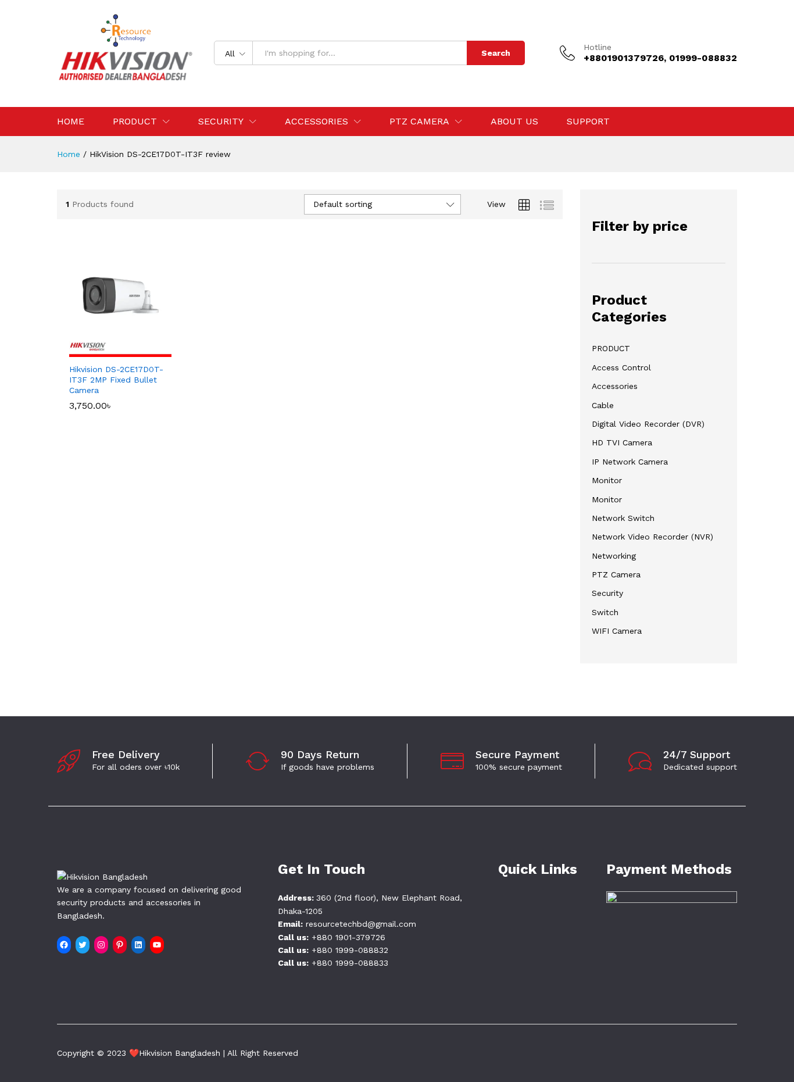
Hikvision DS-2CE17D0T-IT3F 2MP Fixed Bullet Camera (116, 380)
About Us (514, 121)
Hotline (597, 47)
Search (495, 53)
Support (588, 121)
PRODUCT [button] (135, 121)
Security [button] (221, 121)
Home (70, 121)
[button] (107, 350)
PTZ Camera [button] (419, 121)
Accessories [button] (316, 121)
